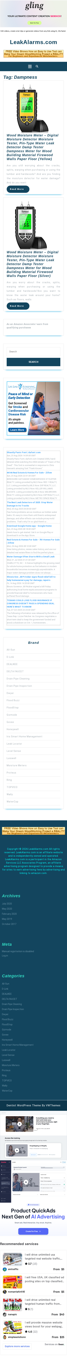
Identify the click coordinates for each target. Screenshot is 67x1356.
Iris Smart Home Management (24, 736)
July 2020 (7, 903)
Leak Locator (14, 743)
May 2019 (7, 919)
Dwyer (10, 693)
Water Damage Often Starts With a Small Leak (30, 556)
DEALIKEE (12, 664)
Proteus (11, 772)
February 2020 (9, 914)
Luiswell (11, 758)
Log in (5, 955)
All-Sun (11, 649)
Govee (10, 722)
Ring (9, 780)
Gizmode (12, 715)
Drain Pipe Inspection (19, 686)
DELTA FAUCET (15, 671)
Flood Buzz (13, 700)
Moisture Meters (17, 765)
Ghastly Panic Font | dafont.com (24, 452)
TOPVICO (12, 787)
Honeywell (13, 729)
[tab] (29, 66)
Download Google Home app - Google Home (29, 526)
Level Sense (14, 751)
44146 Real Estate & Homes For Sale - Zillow (29, 472)
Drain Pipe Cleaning (18, 678)
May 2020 (7, 908)
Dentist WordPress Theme (24, 1105)
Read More (19, 190)
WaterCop (12, 801)
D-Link (10, 657)
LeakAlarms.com (33, 42)
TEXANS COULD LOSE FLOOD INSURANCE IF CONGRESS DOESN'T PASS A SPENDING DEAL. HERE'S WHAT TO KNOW (31, 603)
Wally (10, 794)
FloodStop (13, 707)
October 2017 (9, 924)
